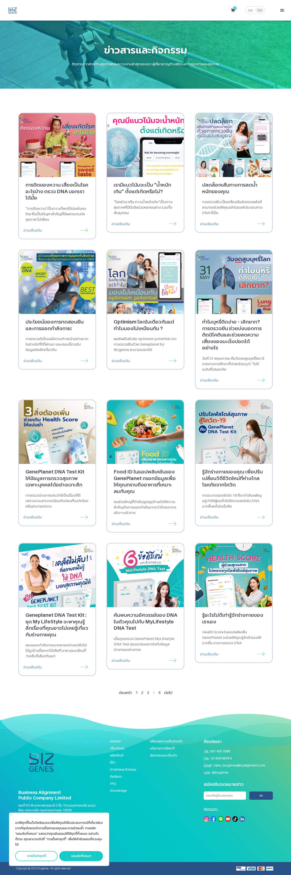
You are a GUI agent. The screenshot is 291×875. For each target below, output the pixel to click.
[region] (59, 839)
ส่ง (261, 796)
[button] (282, 10)
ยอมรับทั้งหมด (81, 856)
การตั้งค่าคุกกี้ (36, 856)
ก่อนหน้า (125, 692)
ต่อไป (168, 692)
